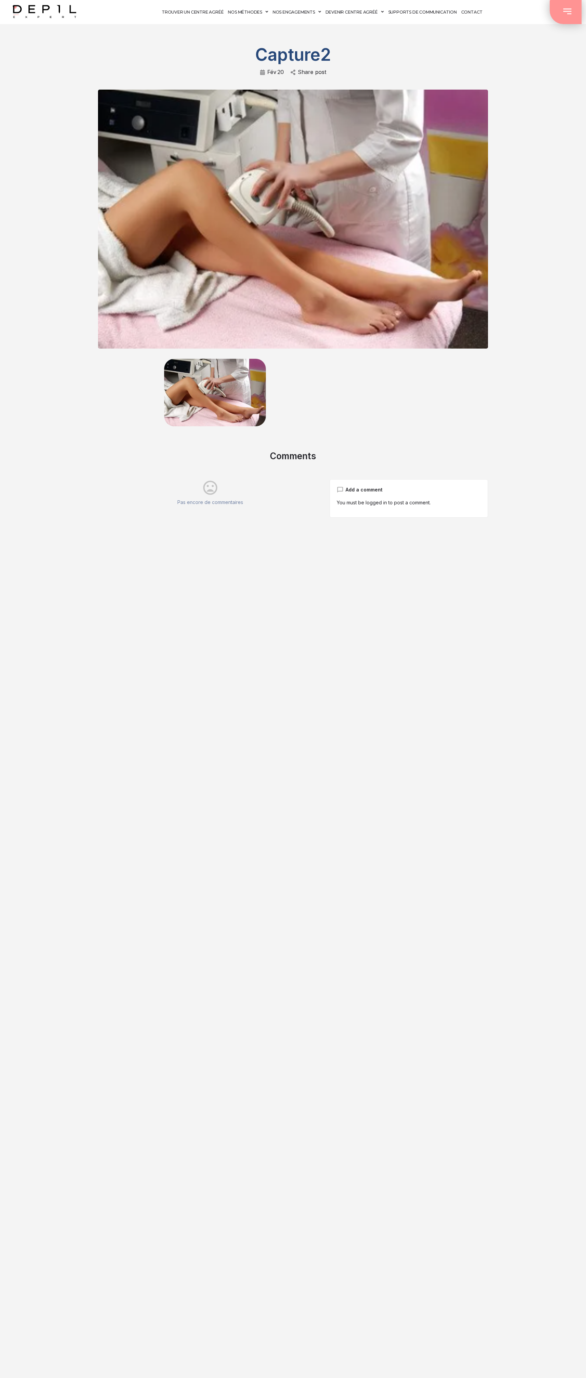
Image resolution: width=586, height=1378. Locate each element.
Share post (312, 72)
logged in (376, 502)
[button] (566, 12)
